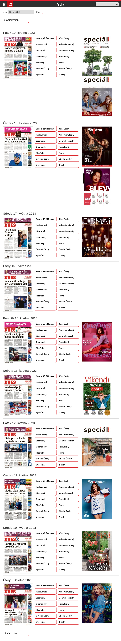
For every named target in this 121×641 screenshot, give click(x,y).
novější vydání (11, 20)
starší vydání (10, 633)
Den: (5, 12)
